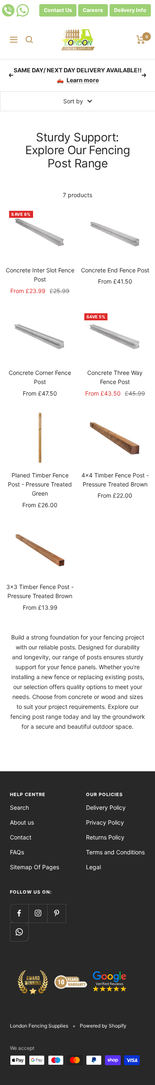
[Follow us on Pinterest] (56, 913)
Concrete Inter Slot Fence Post (40, 275)
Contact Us (58, 10)
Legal (93, 866)
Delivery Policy (106, 807)
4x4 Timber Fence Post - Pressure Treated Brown (115, 480)
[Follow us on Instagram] (38, 913)
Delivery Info (130, 10)
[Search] (29, 39)
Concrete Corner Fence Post (40, 377)
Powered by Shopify (103, 1026)
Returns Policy (105, 837)
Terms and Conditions (115, 852)
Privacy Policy (105, 822)
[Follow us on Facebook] (19, 913)
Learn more (83, 76)
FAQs (17, 852)
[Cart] (140, 40)
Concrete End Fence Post (115, 270)
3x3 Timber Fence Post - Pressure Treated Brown (40, 591)
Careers (93, 10)
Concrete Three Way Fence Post (115, 377)
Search (19, 807)
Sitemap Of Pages (34, 866)
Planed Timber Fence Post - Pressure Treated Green (40, 484)
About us (22, 822)
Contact (20, 837)
